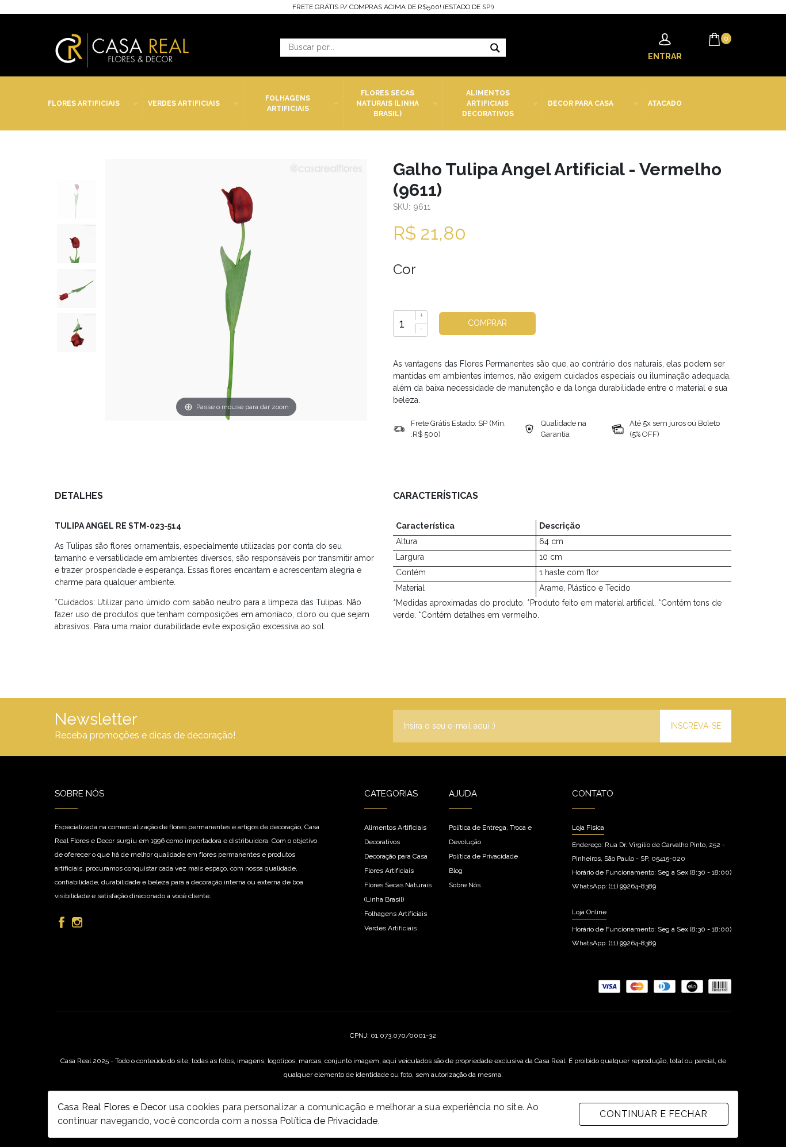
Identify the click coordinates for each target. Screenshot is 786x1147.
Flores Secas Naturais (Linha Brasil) (387, 103)
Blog (456, 871)
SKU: (403, 206)
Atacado (665, 103)
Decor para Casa (580, 103)
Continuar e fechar (653, 1113)
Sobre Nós (464, 885)
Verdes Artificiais (184, 103)
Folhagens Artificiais (287, 103)
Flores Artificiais (84, 103)
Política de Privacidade (328, 1120)
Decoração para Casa (396, 856)
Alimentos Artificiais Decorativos (488, 103)
